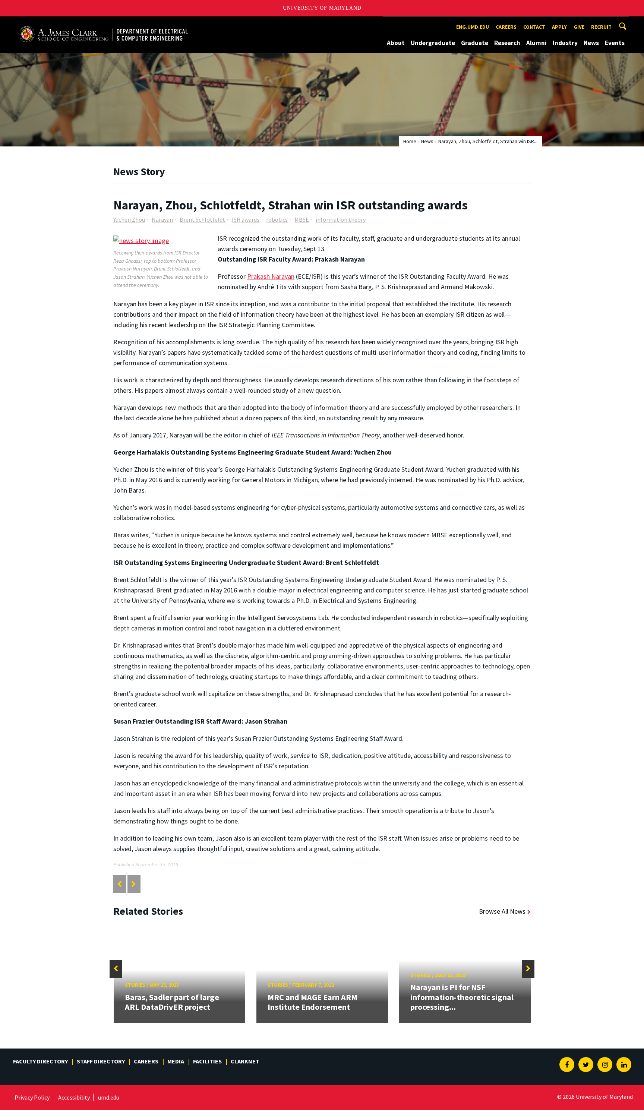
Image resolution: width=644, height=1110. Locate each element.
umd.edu (108, 1097)
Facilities (207, 1061)
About (396, 43)
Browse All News (502, 911)
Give (579, 26)
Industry (565, 43)
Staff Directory (101, 1061)
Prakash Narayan (270, 276)
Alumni (536, 43)
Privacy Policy (32, 1097)
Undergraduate (433, 43)
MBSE (301, 219)
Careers (506, 26)
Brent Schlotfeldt (202, 219)
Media (175, 1061)
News (591, 43)
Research (507, 43)
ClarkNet (245, 1061)
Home (409, 141)
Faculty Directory (40, 1061)
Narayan (162, 219)
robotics (277, 219)
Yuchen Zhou (129, 219)
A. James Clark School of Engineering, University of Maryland (103, 23)
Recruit (601, 26)
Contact (534, 26)
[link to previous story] (119, 884)
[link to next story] (133, 884)
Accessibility (74, 1097)
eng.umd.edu (472, 26)
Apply (559, 26)
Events (615, 43)
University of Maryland (322, 8)
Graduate (474, 43)
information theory (341, 219)
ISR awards (245, 219)
